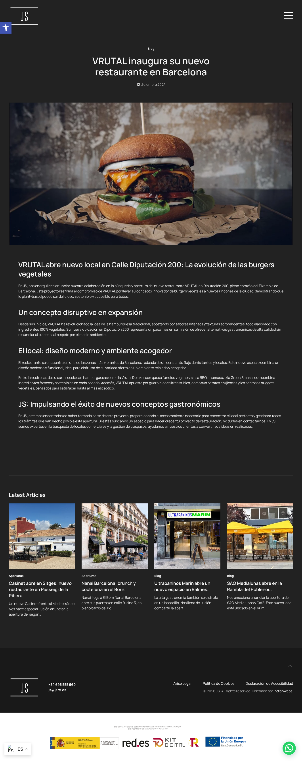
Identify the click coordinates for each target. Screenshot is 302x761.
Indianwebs (283, 691)
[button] (5, 28)
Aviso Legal (182, 683)
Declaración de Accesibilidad (269, 683)
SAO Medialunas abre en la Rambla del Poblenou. (254, 586)
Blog (151, 48)
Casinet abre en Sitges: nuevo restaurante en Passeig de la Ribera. (40, 589)
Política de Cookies (218, 683)
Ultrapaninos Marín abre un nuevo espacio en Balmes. (182, 586)
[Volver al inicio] (25, 15)
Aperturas (16, 576)
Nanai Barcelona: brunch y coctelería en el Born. (109, 586)
